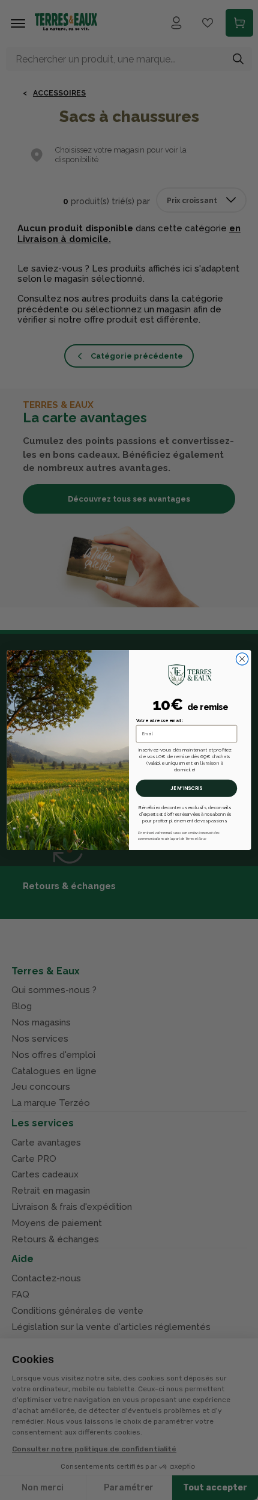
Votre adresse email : (160, 720)
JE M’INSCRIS (186, 788)
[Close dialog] (242, 659)
